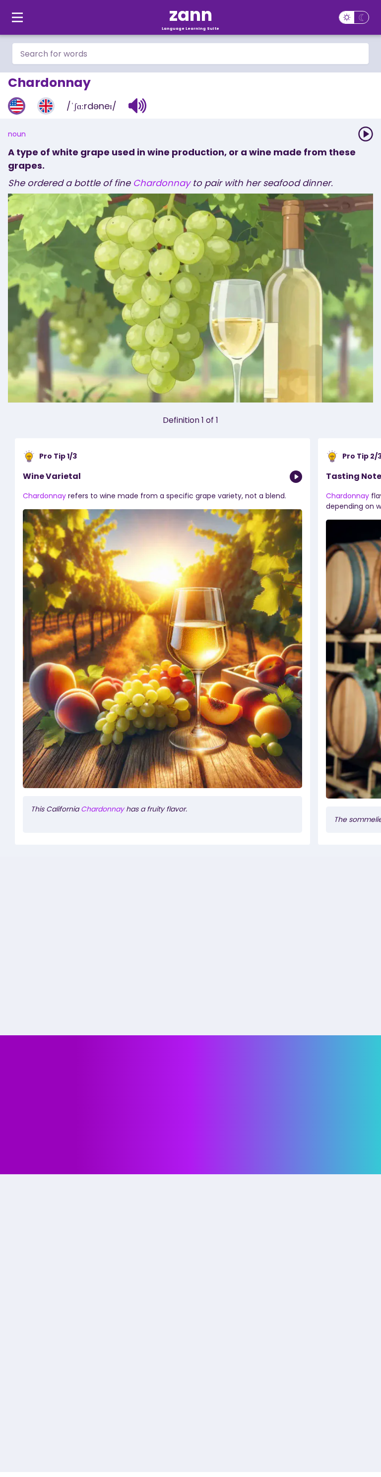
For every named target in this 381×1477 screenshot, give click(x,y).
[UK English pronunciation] (46, 106)
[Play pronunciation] (365, 134)
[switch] (354, 17)
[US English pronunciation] (16, 106)
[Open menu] (17, 17)
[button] (137, 105)
